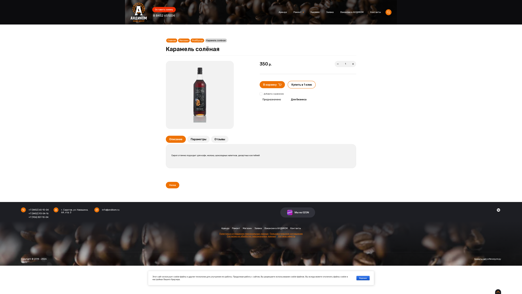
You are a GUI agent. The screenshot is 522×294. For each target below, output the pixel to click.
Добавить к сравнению (274, 94)
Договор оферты (286, 236)
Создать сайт (480, 259)
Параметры (198, 139)
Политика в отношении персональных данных (244, 233)
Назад (172, 185)
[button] (164, 9)
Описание (175, 139)
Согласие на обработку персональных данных (251, 236)
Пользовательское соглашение (286, 233)
